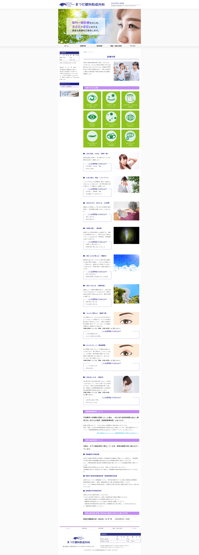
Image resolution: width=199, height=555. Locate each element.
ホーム (66, 46)
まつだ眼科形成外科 (99, 550)
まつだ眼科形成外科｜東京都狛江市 (81, 4)
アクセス (132, 46)
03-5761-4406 (117, 3)
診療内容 (83, 46)
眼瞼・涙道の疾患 (116, 46)
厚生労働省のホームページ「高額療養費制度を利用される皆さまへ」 (118, 433)
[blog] (69, 95)
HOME (85, 52)
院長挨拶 (99, 46)
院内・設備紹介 (67, 86)
